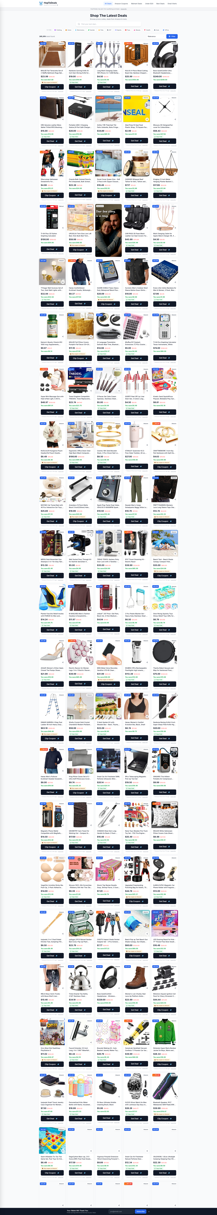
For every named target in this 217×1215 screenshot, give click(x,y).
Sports (119, 30)
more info (124, 9)
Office (167, 30)
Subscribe (141, 1211)
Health (148, 30)
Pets (101, 30)
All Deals (108, 4)
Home (69, 30)
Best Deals (160, 4)
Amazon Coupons (121, 4)
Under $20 (149, 4)
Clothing (59, 30)
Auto (157, 30)
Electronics (80, 30)
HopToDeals (50, 2)
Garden (92, 30)
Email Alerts (172, 4)
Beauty (138, 30)
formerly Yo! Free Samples (50, 5)
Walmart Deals (136, 4)
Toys (128, 30)
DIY (110, 30)
